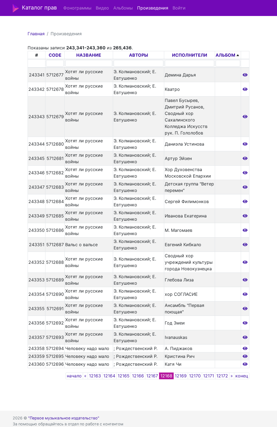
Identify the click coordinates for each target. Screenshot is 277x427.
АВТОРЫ (138, 55)
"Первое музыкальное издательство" (63, 418)
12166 (138, 375)
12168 (166, 375)
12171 (208, 375)
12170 (195, 375)
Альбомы (123, 8)
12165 (124, 375)
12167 (152, 375)
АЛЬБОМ (225, 55)
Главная (36, 33)
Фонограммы (77, 8)
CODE (55, 55)
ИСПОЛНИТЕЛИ (189, 55)
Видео (102, 8)
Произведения (152, 8)
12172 (222, 375)
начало (74, 375)
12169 (181, 375)
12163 (95, 375)
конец (241, 375)
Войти (179, 8)
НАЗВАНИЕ (88, 55)
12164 (109, 375)
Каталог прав (39, 7)
